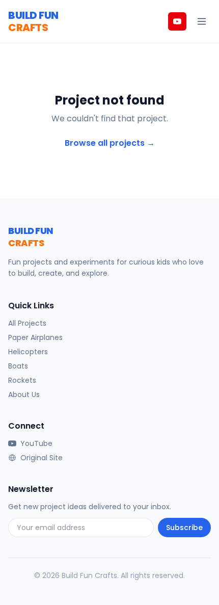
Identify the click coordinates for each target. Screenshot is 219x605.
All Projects (27, 323)
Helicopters (28, 352)
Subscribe (184, 527)
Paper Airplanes (35, 337)
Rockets (22, 380)
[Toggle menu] (202, 21)
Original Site (41, 458)
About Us (24, 394)
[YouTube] (177, 21)
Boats (18, 366)
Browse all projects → (110, 143)
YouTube (36, 443)
